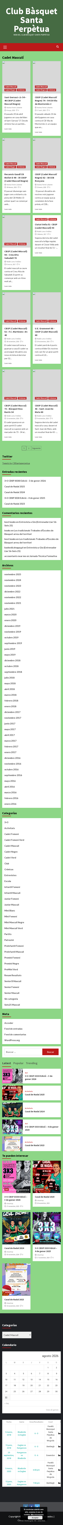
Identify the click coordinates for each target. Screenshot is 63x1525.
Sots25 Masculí (12, 1004)
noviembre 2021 (12, 603)
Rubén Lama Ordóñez (14, 262)
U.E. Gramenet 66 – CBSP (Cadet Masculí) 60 (46, 332)
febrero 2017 (11, 746)
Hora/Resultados (36, 1422)
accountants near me (15, 556)
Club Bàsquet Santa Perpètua (31, 19)
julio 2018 (9, 677)
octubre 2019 (11, 637)
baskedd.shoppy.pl (13, 547)
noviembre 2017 (12, 717)
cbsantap (10, 1203)
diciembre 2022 (12, 591)
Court (50, 1422)
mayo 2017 (10, 729)
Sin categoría (11, 998)
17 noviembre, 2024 (43, 1258)
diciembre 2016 (12, 758)
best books (10, 522)
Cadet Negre (10, 90)
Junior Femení (11, 898)
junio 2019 (9, 649)
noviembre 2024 (12, 580)
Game (21, 1422)
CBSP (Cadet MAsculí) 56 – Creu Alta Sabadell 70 (15, 254)
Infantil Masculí (12, 893)
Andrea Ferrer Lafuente (14, 108)
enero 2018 (10, 706)
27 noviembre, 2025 (13, 1206)
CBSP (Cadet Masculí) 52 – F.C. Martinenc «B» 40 (16, 332)
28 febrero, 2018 (12, 187)
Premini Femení (12, 957)
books (7, 530)
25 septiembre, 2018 (9, 1455)
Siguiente (36, 448)
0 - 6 (36, 1455)
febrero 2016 (11, 798)
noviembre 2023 (12, 585)
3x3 (26, 1073)
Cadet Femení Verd (14, 840)
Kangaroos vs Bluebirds (21, 1455)
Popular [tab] (18, 1063)
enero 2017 (10, 752)
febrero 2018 (11, 700)
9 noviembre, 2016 (43, 418)
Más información (37, 1514)
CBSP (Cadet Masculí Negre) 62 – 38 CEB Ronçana (46, 177)
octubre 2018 (11, 666)
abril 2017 (9, 735)
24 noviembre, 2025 (43, 1203)
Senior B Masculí (12, 981)
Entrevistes (10, 875)
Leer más (8, 129)
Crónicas (21, 90)
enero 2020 (10, 620)
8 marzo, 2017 (11, 264)
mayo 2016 (10, 781)
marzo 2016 (10, 792)
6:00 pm (36, 1470)
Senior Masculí (11, 993)
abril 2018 (9, 689)
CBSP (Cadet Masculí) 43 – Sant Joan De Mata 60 (46, 409)
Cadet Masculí (10, 87)
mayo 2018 (10, 683)
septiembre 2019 (13, 643)
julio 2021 (9, 608)
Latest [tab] (6, 1063)
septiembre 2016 (13, 775)
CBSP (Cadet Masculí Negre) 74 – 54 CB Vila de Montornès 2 (46, 100)
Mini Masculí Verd (13, 928)
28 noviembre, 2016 (13, 341)
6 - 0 (36, 1433)
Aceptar (35, 1517)
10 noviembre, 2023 (13, 1306)
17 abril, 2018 (41, 110)
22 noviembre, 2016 (13, 418)
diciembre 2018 (12, 660)
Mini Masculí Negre (14, 922)
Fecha (8, 1422)
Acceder (8, 1023)
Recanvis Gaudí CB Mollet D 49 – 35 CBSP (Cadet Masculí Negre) (16, 177)
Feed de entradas (13, 1028)
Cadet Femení (11, 834)
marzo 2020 (10, 614)
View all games (52, 1410)
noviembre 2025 (12, 574)
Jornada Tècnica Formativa (43, 556)
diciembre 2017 (12, 712)
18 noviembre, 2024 (13, 1255)
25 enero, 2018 (41, 187)
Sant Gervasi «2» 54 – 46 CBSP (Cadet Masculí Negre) (15, 100)
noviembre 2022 (12, 597)
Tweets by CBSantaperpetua (16, 463)
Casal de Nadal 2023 (14, 503)
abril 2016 (9, 786)
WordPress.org (12, 1040)
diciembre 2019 (12, 626)
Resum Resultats (12, 975)
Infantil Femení (12, 887)
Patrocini (9, 940)
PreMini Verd (11, 969)
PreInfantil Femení (14, 946)
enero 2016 (10, 804)
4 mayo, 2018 (11, 110)
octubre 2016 (11, 769)
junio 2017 (9, 723)
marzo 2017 (10, 740)
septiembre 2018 (13, 672)
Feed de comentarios (15, 1034)
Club (6, 863)
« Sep (7, 1403)
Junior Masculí (11, 904)
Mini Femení (10, 916)
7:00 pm (36, 1483)
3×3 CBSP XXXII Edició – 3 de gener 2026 (25, 480)
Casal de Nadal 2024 (14, 492)
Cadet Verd (10, 857)
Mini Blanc (9, 910)
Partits (7, 934)
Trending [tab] (32, 1063)
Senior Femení (11, 987)
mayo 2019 (10, 654)
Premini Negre (11, 963)
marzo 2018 (10, 694)
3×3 (6, 822)
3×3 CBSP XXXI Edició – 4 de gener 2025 (24, 498)
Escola (7, 881)
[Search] (57, 46)
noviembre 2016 (12, 763)
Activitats (9, 828)
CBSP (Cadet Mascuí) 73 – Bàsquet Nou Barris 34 (15, 409)
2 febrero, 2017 (41, 234)
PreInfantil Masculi (14, 951)
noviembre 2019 (12, 631)
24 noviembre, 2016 (43, 341)
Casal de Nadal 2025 (14, 486)
